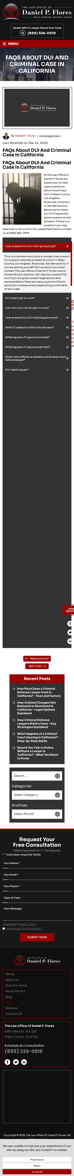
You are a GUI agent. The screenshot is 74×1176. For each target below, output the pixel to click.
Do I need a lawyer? (16, 369)
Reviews (11, 1008)
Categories (21, 786)
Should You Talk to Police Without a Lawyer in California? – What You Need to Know (37, 753)
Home (10, 974)
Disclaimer (9, 924)
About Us (12, 980)
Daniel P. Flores (25, 136)
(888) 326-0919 (42, 33)
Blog (9, 997)
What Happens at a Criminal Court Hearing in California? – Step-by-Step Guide (38, 737)
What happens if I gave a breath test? (27, 347)
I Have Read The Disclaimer (24, 928)
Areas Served (15, 991)
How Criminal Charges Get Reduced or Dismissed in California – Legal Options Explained (36, 708)
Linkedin (70, 641)
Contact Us (14, 1014)
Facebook (70, 624)
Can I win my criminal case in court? (27, 307)
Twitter (70, 632)
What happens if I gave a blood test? (27, 337)
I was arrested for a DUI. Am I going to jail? (30, 246)
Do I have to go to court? (20, 298)
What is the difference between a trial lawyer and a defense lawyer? (35, 358)
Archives (19, 805)
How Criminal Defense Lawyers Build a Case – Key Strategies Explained (36, 723)
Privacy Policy (27, 924)
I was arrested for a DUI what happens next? (31, 317)
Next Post (35, 666)
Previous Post (39, 658)
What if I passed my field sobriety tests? (29, 327)
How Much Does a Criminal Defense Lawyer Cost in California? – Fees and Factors (39, 692)
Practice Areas (16, 985)
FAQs (9, 1002)
